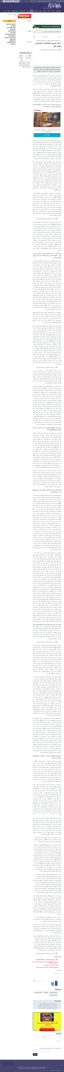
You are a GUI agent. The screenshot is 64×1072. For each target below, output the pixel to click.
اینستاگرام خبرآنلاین (13, 1)
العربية (57, 1)
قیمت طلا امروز (12, 37)
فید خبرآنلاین (18, 1)
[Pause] (35, 126)
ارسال (35, 1054)
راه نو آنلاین (8, 24)
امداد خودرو (12, 44)
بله (6, 1)
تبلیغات (43, 1)
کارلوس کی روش (53, 995)
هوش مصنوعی (15, 11)
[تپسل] (33, 25)
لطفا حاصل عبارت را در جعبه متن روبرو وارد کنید (50, 1048)
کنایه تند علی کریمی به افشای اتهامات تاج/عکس (47, 1006)
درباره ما (46, 1)
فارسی (60, 1)
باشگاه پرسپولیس (38, 992)
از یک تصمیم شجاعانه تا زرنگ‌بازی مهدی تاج (48, 45)
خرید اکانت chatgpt (11, 42)
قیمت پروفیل (12, 39)
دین (5, 11)
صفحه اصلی (58, 11)
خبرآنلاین (52, 6)
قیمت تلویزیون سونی (10, 27)
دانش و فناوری (22, 11)
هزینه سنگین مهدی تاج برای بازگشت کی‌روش (48, 1004)
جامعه (40, 11)
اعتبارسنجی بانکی (11, 36)
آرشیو (39, 1)
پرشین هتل (12, 32)
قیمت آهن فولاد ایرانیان (10, 34)
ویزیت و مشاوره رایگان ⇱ (47, 1030)
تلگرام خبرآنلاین (16, 1)
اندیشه (9, 11)
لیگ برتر (45, 31)
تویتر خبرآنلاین (11, 1)
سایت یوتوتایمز (12, 41)
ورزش (31, 11)
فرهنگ (44, 11)
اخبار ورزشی (51, 31)
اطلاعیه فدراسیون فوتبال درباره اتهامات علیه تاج (47, 1008)
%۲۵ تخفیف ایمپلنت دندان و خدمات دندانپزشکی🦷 (47, 1024)
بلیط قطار (6, 37)
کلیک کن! (47, 135)
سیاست (52, 11)
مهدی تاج (46, 992)
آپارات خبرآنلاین (9, 1)
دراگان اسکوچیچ (53, 992)
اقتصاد (48, 11)
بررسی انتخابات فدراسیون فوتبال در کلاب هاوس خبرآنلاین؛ (48, 41)
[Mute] (38, 126)
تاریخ (28, 11)
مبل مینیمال (12, 29)
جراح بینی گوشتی (11, 31)
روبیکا (4, 1)
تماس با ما (49, 1)
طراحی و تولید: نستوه (54, 1070)
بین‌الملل (36, 11)
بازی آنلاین (13, 26)
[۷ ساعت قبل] (27, 57)
